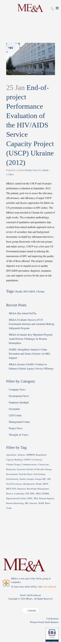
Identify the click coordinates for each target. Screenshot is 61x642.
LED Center (15, 415)
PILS (36, 498)
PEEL (30, 498)
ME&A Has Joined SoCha (22, 313)
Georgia (30, 478)
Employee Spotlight (19, 402)
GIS (48, 478)
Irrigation (21, 488)
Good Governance (14, 483)
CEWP (26, 459)
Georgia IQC (40, 478)
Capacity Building (14, 459)
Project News (31, 170)
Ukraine (40, 291)
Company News (17, 389)
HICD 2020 (11, 488)
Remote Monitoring (15, 503)
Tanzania (33, 503)
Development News (19, 396)
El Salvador (39, 469)
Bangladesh (41, 454)
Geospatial (14, 408)
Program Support (46, 498)
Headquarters (29, 483)
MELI (38, 493)
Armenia (21, 454)
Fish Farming (39, 474)
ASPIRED (30, 454)
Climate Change (13, 464)
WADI (41, 503)
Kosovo (9, 493)
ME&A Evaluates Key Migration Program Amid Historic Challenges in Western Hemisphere (30, 339)
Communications (29, 464)
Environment (12, 474)
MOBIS (45, 493)
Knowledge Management (38, 488)
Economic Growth (25, 469)
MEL (32, 493)
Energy (48, 469)
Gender (23, 478)
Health (18, 291)
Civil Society (36, 459)
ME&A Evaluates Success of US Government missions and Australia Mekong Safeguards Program (31, 324)
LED (27, 493)
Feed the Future (26, 474)
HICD (45, 483)
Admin (45, 170)
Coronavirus (43, 464)
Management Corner (19, 421)
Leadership (19, 493)
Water (47, 503)
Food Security (12, 478)
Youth (9, 508)
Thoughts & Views (18, 434)
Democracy (11, 469)
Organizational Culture (16, 498)
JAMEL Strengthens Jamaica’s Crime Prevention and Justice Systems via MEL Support (30, 353)
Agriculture (11, 454)
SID (26, 503)
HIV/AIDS (29, 291)
